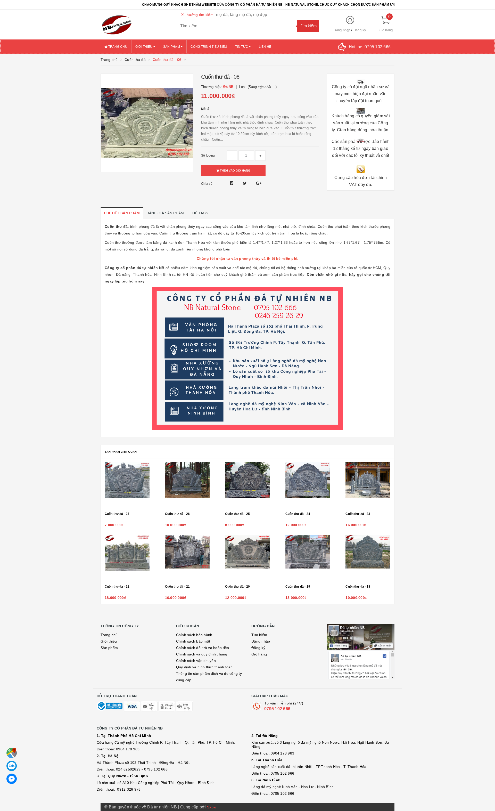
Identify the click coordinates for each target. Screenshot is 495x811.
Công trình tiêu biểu (209, 46)
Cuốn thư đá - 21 (177, 586)
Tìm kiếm (259, 635)
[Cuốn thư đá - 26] (187, 485)
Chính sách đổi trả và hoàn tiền (202, 648)
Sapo (211, 807)
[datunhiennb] (134, 24)
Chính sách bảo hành (194, 635)
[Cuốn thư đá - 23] (367, 485)
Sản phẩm (172, 46)
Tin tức (242, 46)
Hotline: (370, 47)
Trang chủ (117, 46)
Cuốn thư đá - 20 (237, 586)
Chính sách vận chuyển (196, 661)
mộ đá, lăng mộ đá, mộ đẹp (241, 14)
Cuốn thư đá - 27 (117, 514)
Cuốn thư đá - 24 (297, 514)
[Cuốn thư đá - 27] (127, 485)
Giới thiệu (144, 46)
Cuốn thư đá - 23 (357, 514)
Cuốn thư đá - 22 (117, 586)
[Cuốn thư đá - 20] (247, 558)
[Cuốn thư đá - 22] (127, 558)
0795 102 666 (277, 709)
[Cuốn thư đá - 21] (187, 558)
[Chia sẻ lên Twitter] (245, 183)
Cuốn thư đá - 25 (237, 514)
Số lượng (208, 155)
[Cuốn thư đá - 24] (307, 485)
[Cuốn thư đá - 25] (247, 485)
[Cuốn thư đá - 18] (367, 558)
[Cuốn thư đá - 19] (307, 558)
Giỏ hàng (259, 654)
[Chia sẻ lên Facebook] (232, 183)
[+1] (258, 183)
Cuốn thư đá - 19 (297, 586)
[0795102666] (11, 779)
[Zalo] (11, 766)
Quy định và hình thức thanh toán (204, 667)
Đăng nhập (342, 30)
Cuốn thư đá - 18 (357, 586)
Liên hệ (265, 46)
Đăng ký (359, 30)
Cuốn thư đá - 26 (177, 514)
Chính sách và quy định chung (201, 654)
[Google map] (11, 753)
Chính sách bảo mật (193, 641)
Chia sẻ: (207, 183)
